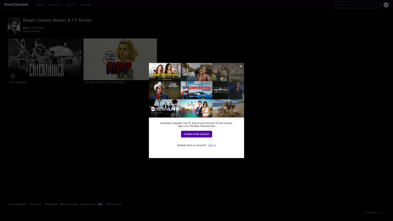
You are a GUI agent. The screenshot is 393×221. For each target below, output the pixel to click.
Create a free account (196, 134)
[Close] (240, 66)
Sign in (212, 145)
